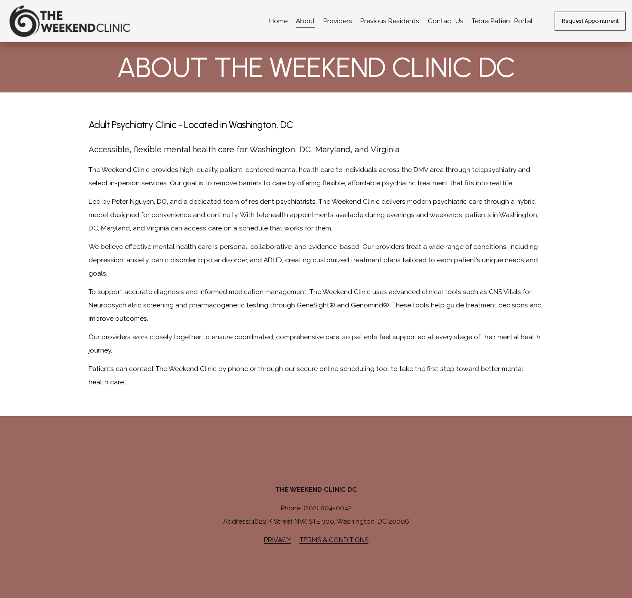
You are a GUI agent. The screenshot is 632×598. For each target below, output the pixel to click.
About (305, 21)
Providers (337, 21)
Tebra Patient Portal (502, 21)
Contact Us (445, 21)
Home (278, 21)
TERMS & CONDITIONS (334, 540)
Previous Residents (389, 21)
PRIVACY (277, 540)
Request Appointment (590, 21)
